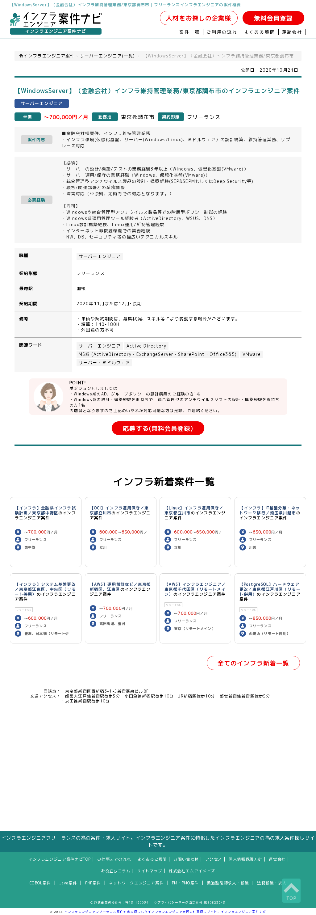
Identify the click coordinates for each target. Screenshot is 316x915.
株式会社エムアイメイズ (192, 870)
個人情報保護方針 (245, 859)
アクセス (213, 859)
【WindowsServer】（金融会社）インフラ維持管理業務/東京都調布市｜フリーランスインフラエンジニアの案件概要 (125, 4)
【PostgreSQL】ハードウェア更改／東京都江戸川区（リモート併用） (270, 589)
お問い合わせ (186, 859)
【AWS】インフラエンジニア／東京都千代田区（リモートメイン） (195, 589)
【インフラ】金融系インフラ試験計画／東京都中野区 (45, 510)
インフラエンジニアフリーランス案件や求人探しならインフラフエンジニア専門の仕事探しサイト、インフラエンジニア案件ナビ (165, 911)
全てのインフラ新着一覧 (253, 663)
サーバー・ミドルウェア (104, 362)
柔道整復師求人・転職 (228, 882)
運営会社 (292, 32)
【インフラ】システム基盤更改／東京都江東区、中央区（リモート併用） (45, 589)
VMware (252, 354)
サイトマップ (149, 870)
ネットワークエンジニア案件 (136, 882)
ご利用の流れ (222, 32)
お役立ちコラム (115, 870)
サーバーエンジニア (100, 256)
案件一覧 (189, 32)
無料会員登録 (273, 18)
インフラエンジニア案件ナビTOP (59, 859)
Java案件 (68, 882)
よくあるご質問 (152, 859)
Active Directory (146, 346)
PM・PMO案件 (185, 882)
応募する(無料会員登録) (158, 428)
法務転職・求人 (271, 882)
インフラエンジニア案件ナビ (55, 31)
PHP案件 (93, 882)
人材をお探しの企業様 (198, 18)
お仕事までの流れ (114, 859)
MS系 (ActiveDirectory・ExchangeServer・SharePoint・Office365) (158, 354)
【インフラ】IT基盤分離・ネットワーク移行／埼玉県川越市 (269, 510)
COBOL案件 (40, 882)
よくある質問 (259, 32)
